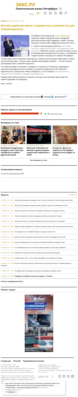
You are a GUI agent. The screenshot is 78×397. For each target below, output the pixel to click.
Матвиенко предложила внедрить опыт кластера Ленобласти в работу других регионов (12, 151)
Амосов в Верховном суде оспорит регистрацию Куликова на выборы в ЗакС (40, 242)
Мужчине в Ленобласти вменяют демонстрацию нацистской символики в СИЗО (38, 151)
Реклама (17, 361)
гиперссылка (11, 372)
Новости (4, 21)
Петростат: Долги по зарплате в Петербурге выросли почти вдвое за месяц (64, 151)
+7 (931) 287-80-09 (44, 368)
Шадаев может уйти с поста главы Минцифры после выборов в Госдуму (38, 258)
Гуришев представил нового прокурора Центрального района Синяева (38, 216)
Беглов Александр (56, 114)
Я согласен (11, 392)
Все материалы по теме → (39, 160)
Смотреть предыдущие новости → (39, 281)
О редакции (6, 361)
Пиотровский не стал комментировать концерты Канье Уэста (35, 232)
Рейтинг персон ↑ (39, 290)
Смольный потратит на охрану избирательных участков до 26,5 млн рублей (40, 221)
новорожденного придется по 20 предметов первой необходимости (35, 72)
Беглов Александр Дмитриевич (11, 174)
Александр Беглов (62, 36)
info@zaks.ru (54, 368)
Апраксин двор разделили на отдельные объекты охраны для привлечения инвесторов (44, 226)
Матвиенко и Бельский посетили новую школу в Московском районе (37, 253)
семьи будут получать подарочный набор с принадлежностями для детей (52, 48)
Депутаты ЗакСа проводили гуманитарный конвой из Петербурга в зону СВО (40, 237)
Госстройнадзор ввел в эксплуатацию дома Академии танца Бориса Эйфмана (40, 247)
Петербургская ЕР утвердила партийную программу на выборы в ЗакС (38, 271)
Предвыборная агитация (33, 361)
